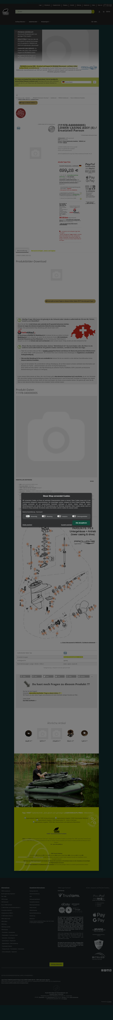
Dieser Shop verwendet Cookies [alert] (56, 496)
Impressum (39, 512)
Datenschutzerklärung (29, 512)
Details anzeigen (27, 525)
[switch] (28, 516)
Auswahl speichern (66, 525)
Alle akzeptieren (81, 523)
